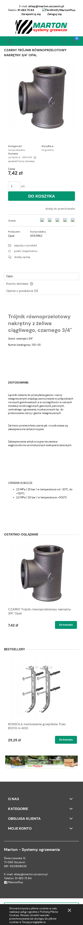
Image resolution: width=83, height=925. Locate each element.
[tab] (41, 276)
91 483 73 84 (26, 10)
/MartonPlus (66, 10)
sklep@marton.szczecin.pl (46, 6)
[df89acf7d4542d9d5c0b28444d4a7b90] (41, 96)
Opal (11, 236)
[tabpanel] (41, 411)
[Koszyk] (74, 41)
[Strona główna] (41, 27)
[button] (9, 40)
